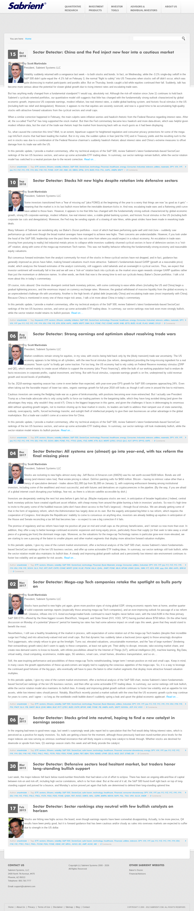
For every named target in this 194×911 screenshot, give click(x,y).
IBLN (118, 568)
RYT (59, 707)
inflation (65, 167)
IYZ (18, 170)
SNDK (143, 796)
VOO (140, 707)
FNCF (16, 707)
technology (95, 167)
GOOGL (124, 707)
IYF (180, 167)
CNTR (56, 568)
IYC (23, 170)
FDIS (63, 754)
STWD (127, 754)
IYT (147, 568)
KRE (157, 568)
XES (152, 568)
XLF (129, 441)
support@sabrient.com (24, 886)
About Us (20, 907)
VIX (176, 167)
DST (122, 754)
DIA (166, 568)
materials (165, 167)
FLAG (145, 323)
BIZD (92, 170)
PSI (11, 707)
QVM (75, 568)
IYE (45, 170)
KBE (66, 170)
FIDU (58, 754)
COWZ (109, 323)
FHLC (40, 754)
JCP (131, 707)
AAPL (107, 170)
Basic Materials (108, 565)
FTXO (73, 441)
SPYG (141, 441)
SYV (87, 170)
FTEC (34, 754)
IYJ (14, 170)
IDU (36, 170)
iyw (11, 170)
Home (28, 38)
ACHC (90, 844)
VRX (132, 796)
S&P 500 (74, 167)
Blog (78, 907)
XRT (45, 568)
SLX (92, 323)
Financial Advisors (137, 874)
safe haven (87, 750)
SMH (87, 323)
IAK (61, 170)
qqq (161, 568)
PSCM (87, 568)
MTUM (124, 568)
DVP (50, 568)
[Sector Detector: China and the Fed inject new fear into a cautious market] (103, 52)
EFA (58, 323)
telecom (149, 167)
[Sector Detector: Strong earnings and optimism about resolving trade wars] (104, 334)
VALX (93, 568)
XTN (96, 441)
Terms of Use (44, 907)
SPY (172, 167)
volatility (58, 167)
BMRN (103, 796)
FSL (122, 796)
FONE (50, 170)
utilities (157, 167)
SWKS (85, 796)
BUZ (54, 707)
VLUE (138, 323)
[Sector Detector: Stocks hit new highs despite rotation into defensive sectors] (105, 180)
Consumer (131, 167)
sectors (42, 167)
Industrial (141, 167)
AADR (116, 323)
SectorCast (84, 167)
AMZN (114, 170)
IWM (143, 568)
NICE (116, 754)
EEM (63, 323)
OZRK (97, 796)
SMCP (31, 707)
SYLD (157, 323)
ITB (26, 707)
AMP (84, 844)
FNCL (46, 754)
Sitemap (69, 907)
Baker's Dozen (136, 870)
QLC (125, 441)
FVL (102, 170)
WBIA (49, 707)
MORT (106, 441)
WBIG (75, 170)
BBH (57, 441)
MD (95, 844)
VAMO (151, 323)
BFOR (83, 707)
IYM (40, 170)
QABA (76, 754)
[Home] (27, 8)
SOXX (50, 441)
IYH (32, 170)
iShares (50, 167)
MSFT (120, 170)
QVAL (79, 441)
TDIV (92, 754)
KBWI (58, 844)
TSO (127, 796)
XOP (56, 170)
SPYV (135, 441)
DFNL (81, 170)
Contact (86, 907)
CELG (110, 754)
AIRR (90, 441)
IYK (27, 170)
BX (132, 754)
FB (100, 707)
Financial (105, 167)
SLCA (137, 796)
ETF (36, 167)
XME (89, 707)
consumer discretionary (133, 750)
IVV (135, 707)
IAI (70, 170)
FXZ (103, 323)
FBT (81, 754)
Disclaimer (58, 907)
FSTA (52, 754)
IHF (63, 844)
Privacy (31, 907)
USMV (130, 568)
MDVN (110, 796)
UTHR (104, 754)
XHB (122, 323)
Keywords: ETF (41, 320)
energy (123, 167)
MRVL (68, 844)
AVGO (78, 796)
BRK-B (183, 568)
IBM (170, 568)
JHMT (106, 568)
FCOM (39, 844)
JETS (127, 323)
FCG (97, 170)
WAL (91, 796)
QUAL (137, 568)
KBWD (98, 754)
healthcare (114, 167)
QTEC (112, 441)
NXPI (116, 796)
